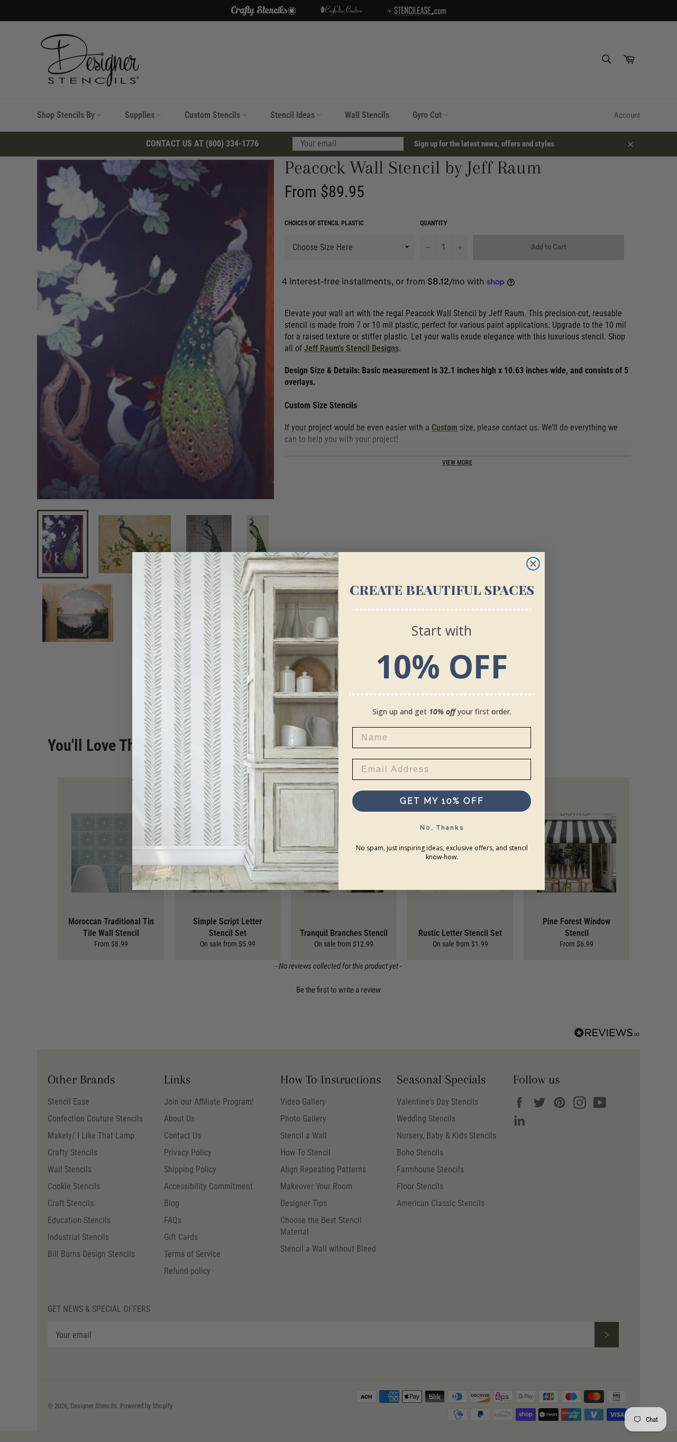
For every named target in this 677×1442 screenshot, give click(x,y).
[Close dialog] (533, 563)
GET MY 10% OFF (442, 801)
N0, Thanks (442, 827)
